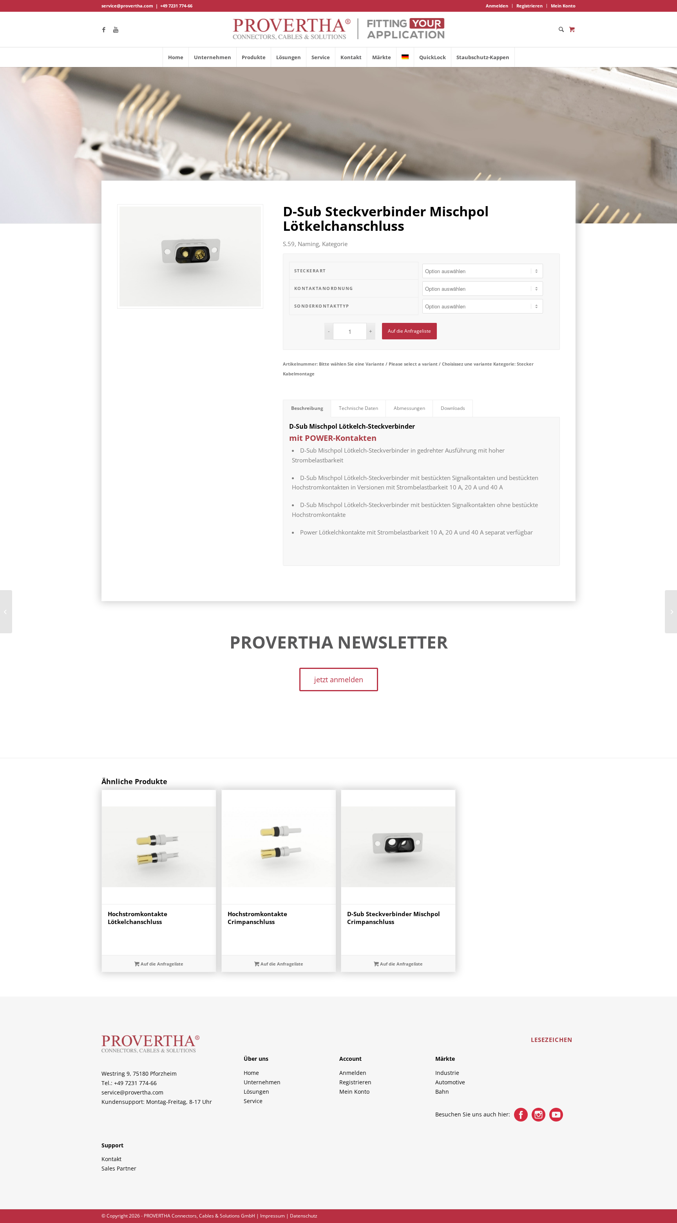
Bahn (442, 1091)
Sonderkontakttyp (321, 306)
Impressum (272, 1215)
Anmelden (497, 6)
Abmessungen (409, 408)
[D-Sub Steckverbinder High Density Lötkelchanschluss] (6, 611)
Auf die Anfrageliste (409, 331)
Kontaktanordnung (323, 288)
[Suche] (559, 29)
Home (251, 1072)
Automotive (450, 1082)
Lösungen (256, 1091)
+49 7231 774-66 (176, 6)
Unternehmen (262, 1082)
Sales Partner (118, 1168)
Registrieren (529, 6)
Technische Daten (358, 408)
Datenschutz (303, 1215)
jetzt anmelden (338, 679)
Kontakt (111, 1159)
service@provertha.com (127, 6)
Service (253, 1101)
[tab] (307, 408)
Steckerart (310, 271)
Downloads (453, 408)
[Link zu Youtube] (115, 29)
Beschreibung (307, 408)
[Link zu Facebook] (104, 29)
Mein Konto (563, 6)
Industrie (447, 1072)
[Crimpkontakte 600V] (671, 611)
